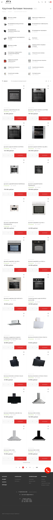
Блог (30, 483)
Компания (18, 476)
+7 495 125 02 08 (22, 491)
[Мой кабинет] (45, 2)
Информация (33, 476)
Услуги (4, 482)
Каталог (4, 476)
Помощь (44, 476)
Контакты (17, 481)
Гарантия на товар (45, 483)
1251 (37, 467)
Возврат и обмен (45, 485)
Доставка (43, 481)
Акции (4, 479)
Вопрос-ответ (32, 481)
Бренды (4, 484)
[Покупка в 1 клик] (24, 86)
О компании (18, 479)
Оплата (43, 479)
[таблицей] (50, 81)
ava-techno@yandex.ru (27, 494)
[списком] (48, 81)
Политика (31, 479)
